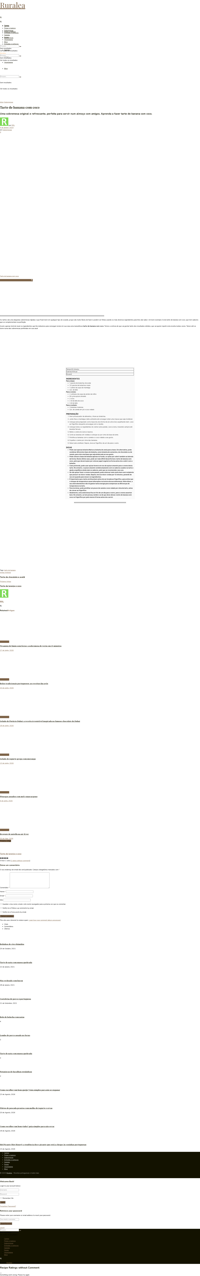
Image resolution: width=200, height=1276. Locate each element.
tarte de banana (10, 570)
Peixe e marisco (10, 28)
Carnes (6, 26)
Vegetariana (8, 62)
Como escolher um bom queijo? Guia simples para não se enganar (30, 1090)
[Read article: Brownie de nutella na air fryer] (100, 815)
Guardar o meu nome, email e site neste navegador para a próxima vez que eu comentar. (34, 904)
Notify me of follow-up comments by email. (18, 908)
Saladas (7, 35)
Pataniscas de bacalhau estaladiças (16, 1072)
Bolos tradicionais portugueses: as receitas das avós (24, 683)
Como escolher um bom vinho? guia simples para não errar (27, 1126)
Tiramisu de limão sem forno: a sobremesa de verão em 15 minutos (30, 646)
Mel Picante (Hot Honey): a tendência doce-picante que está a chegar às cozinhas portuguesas (43, 1144)
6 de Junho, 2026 (6, 801)
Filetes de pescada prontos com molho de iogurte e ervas (26, 1108)
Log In (2, 1228)
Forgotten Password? (8, 1206)
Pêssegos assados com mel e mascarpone (19, 796)
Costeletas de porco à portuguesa (15, 999)
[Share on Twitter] (32, 280)
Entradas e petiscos (11, 44)
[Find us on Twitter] (1, 17)
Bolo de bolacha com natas (12, 1017)
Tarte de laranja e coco (10, 853)
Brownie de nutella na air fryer (14, 834)
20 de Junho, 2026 (7, 688)
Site (1, 900)
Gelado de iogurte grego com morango (18, 759)
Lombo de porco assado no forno (15, 1035)
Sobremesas (8, 38)
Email (2, 896)
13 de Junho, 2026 (7, 763)
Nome (3, 891)
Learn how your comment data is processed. (45, 920)
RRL (13, 125)
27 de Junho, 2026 (7, 650)
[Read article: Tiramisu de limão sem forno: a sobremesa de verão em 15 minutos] (100, 627)
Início (2, 102)
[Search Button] (20, 46)
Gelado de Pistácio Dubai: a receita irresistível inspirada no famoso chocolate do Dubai (40, 721)
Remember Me (7, 1198)
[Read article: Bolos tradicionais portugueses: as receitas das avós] (100, 665)
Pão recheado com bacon (11, 981)
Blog (6, 68)
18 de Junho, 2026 (7, 726)
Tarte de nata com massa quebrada (16, 962)
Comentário (4, 887)
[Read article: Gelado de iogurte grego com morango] (100, 740)
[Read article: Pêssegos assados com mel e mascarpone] (100, 777)
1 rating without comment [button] (20, 861)
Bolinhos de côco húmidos (12, 944)
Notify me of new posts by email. (14, 912)
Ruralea (3, 53)
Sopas (6, 37)
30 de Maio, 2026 (6, 838)
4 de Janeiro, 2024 (7, 127)
